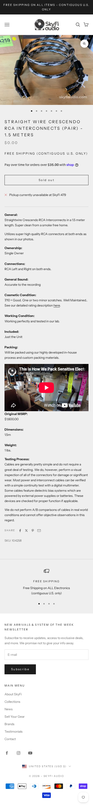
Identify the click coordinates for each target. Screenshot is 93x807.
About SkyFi (13, 694)
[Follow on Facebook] (7, 753)
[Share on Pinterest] (33, 530)
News (9, 709)
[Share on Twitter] (26, 530)
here (56, 305)
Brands (9, 724)
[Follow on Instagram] (18, 753)
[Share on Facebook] (20, 530)
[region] (46, 582)
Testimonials (14, 731)
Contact (10, 739)
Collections (12, 702)
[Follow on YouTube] (30, 753)
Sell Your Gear (15, 717)
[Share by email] (39, 530)
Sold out (46, 180)
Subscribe (20, 669)
